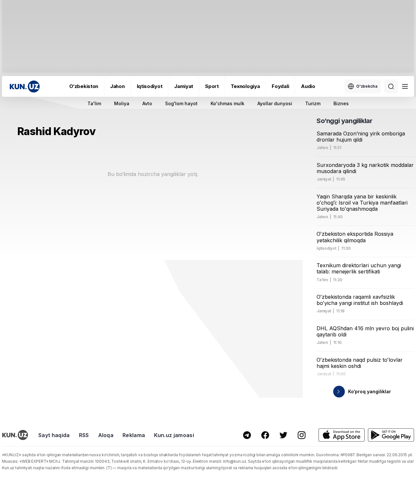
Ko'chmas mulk (227, 103)
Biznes (341, 103)
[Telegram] (247, 435)
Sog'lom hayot (181, 103)
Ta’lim (322, 280)
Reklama (134, 435)
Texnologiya (245, 86)
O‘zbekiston (83, 86)
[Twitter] (283, 435)
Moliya (121, 103)
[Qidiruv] (391, 86)
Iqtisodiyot (149, 86)
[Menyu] (405, 86)
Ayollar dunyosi (274, 103)
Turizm (312, 103)
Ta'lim (94, 103)
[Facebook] (265, 435)
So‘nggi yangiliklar (344, 121)
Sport (212, 86)
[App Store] (341, 435)
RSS (84, 435)
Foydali (280, 86)
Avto (147, 103)
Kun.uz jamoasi (174, 435)
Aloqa (106, 435)
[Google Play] (391, 435)
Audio (308, 86)
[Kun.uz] (25, 87)
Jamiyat (183, 86)
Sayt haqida (54, 435)
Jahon (117, 86)
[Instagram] (302, 435)
